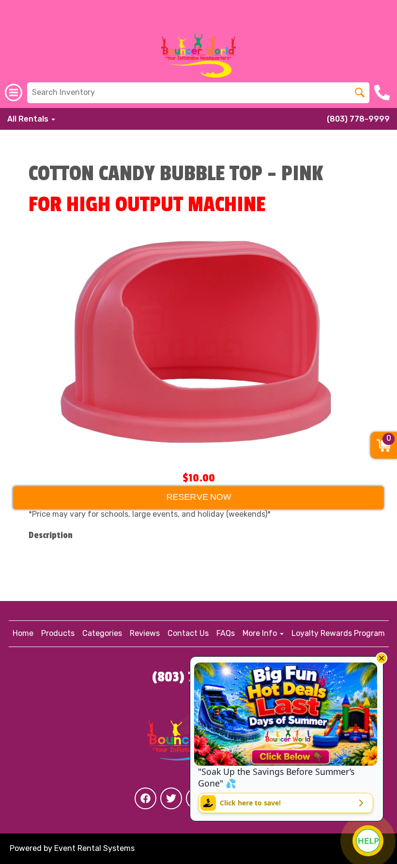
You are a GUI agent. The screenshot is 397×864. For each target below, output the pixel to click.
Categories (102, 633)
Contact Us (188, 633)
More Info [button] (261, 633)
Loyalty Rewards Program (338, 633)
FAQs (225, 633)
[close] (381, 658)
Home (23, 633)
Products (58, 633)
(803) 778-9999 (358, 118)
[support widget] (367, 840)
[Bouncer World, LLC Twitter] (171, 798)
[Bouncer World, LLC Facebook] (145, 798)
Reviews (145, 633)
